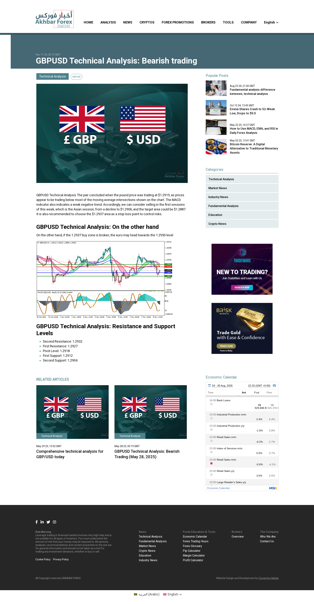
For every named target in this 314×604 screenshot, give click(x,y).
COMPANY (249, 22)
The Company (269, 532)
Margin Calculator (194, 555)
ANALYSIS (108, 22)
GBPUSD (76, 77)
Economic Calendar (195, 536)
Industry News (218, 197)
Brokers (237, 532)
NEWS (127, 22)
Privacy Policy (61, 559)
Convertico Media (269, 578)
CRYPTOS (147, 22)
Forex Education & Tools (199, 532)
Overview (238, 536)
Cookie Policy (43, 559)
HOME (88, 22)
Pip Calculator (191, 550)
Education (215, 215)
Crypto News (217, 224)
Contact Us (267, 541)
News (142, 532)
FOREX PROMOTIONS (178, 22)
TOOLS (228, 22)
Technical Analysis (52, 76)
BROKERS (208, 22)
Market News (217, 188)
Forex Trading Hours (195, 541)
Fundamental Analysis (223, 206)
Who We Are (268, 536)
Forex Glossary (192, 546)
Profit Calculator (193, 560)
